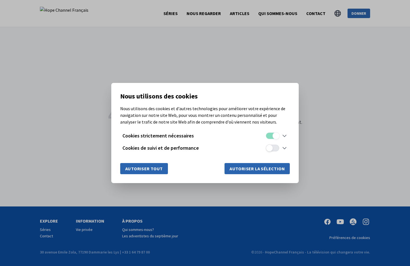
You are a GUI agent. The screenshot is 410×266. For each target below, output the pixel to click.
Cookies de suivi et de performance (160, 148)
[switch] (272, 135)
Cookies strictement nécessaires (158, 135)
